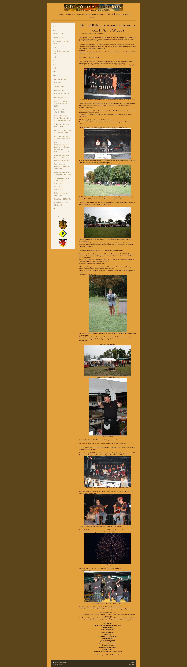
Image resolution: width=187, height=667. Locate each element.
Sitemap (65, 662)
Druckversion (58, 662)
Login (132, 662)
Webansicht (131, 664)
